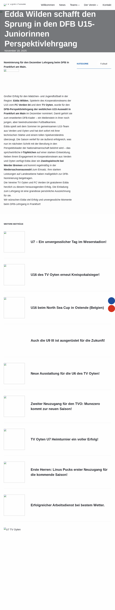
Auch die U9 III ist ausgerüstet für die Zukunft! (68, 435)
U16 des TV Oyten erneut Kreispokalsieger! (65, 275)
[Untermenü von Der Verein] (97, 5)
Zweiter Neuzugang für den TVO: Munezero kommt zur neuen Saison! (65, 596)
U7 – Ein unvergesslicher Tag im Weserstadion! (68, 242)
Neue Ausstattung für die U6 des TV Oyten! (65, 564)
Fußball (103, 64)
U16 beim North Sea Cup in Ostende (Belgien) (67, 308)
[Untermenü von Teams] (79, 5)
